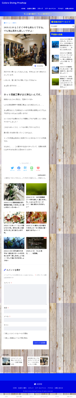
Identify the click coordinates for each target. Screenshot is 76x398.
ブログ (26, 178)
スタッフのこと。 (16, 178)
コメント (8, 283)
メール (7, 316)
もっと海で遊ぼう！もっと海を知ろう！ (38, 14)
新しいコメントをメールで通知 (16, 333)
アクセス (60, 9)
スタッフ (40, 9)
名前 (6, 308)
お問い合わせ (69, 9)
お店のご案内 (31, 9)
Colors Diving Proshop (14, 2)
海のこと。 (34, 178)
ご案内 (6, 178)
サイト (6, 325)
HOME (23, 9)
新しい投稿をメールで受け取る (16, 338)
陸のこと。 (43, 178)
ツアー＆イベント (50, 9)
